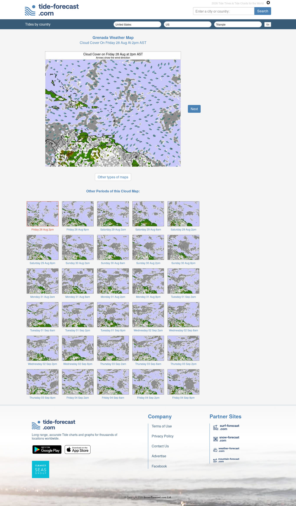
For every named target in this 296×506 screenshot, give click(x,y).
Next (194, 108)
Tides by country (37, 24)
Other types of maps (113, 176)
